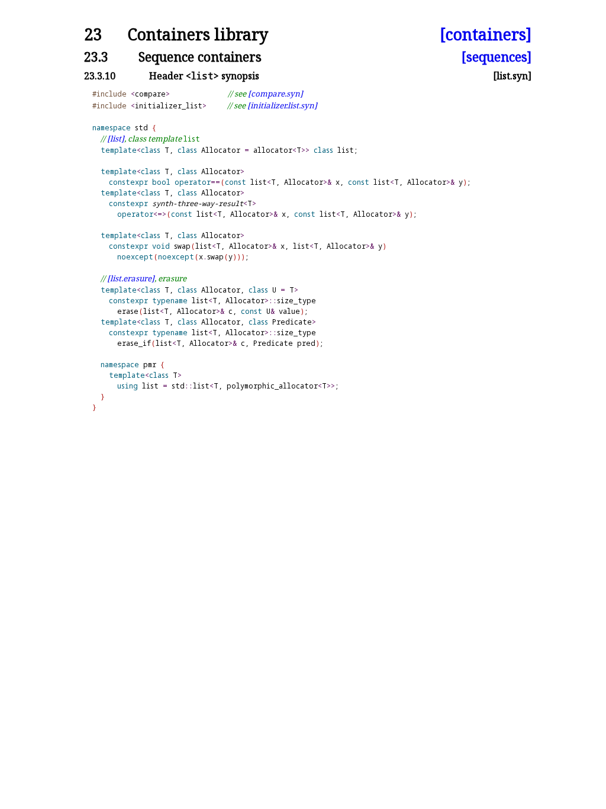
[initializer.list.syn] (282, 105)
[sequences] (496, 56)
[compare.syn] (275, 93)
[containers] (485, 35)
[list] (115, 138)
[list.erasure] (130, 278)
